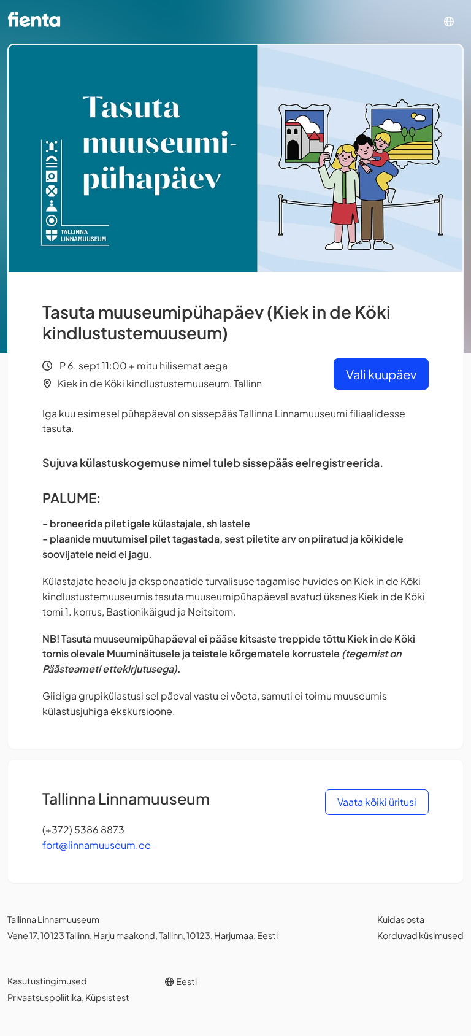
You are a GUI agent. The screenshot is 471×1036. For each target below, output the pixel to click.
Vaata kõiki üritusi (376, 801)
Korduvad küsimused (420, 935)
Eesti (186, 981)
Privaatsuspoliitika (44, 997)
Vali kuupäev (381, 374)
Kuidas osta (400, 919)
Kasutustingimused (47, 980)
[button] (449, 22)
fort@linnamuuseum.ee (96, 844)
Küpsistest (107, 997)
